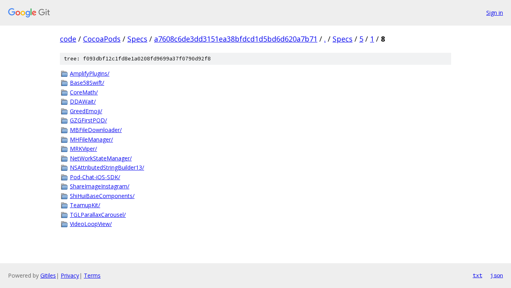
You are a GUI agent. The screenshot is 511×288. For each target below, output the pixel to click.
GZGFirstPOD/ (88, 120)
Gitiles (48, 275)
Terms (92, 275)
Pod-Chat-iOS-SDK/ (95, 177)
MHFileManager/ (91, 139)
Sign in (494, 12)
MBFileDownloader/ (96, 130)
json (496, 275)
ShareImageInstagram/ (99, 186)
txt (477, 275)
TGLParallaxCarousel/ (98, 214)
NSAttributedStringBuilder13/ (107, 167)
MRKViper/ (83, 148)
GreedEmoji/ (86, 111)
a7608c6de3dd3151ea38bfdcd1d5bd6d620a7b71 (235, 39)
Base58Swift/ (87, 82)
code (68, 39)
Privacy (70, 275)
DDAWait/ (83, 101)
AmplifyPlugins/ (89, 73)
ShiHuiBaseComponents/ (102, 196)
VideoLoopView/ (91, 224)
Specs (137, 39)
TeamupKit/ (85, 205)
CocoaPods (102, 39)
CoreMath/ (84, 92)
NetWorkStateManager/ (101, 158)
